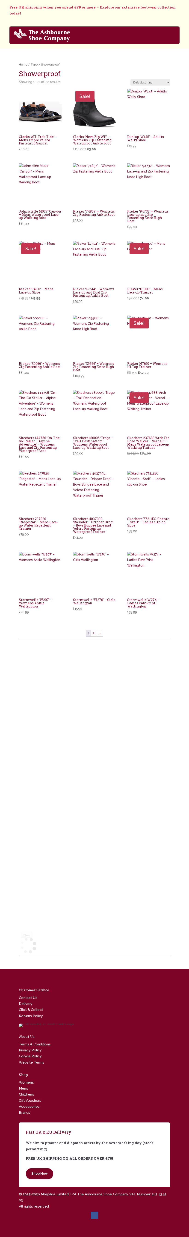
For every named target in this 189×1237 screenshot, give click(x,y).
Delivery (25, 1004)
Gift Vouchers (30, 1101)
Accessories (29, 1107)
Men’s (23, 1088)
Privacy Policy (30, 1050)
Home (23, 64)
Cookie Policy (30, 1056)
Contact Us (28, 998)
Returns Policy (31, 1016)
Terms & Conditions (35, 1044)
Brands (24, 1112)
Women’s (26, 1082)
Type (34, 64)
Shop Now (39, 1173)
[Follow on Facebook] (94, 1215)
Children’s (26, 1094)
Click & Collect (31, 1010)
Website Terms (31, 1062)
